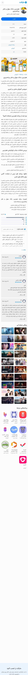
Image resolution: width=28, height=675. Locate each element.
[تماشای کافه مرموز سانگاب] (20, 370)
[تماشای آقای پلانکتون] (20, 401)
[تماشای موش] (7, 339)
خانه (26, 74)
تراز (14, 52)
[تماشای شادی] (7, 331)
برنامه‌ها (21, 74)
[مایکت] (23, 3)
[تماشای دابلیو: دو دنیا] (20, 331)
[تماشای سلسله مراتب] (7, 401)
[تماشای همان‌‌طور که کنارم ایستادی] (20, 339)
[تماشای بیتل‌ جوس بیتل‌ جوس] (7, 385)
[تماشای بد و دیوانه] (7, 362)
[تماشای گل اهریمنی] (7, 378)
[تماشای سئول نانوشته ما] (7, 354)
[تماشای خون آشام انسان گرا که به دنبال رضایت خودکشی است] (20, 378)
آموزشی (13, 48)
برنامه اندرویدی (12, 45)
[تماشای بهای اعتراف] (20, 385)
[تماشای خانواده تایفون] (20, 354)
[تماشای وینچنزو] (7, 370)
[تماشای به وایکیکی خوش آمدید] (20, 347)
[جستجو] (2, 2)
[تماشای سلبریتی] (7, 347)
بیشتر (24, 250)
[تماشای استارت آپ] (20, 362)
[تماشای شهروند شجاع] (20, 393)
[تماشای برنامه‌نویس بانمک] (7, 393)
